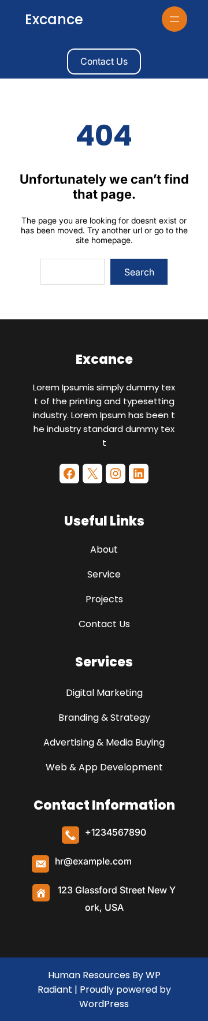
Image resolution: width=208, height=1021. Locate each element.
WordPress (104, 1004)
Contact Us (104, 61)
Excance (54, 19)
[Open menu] (174, 19)
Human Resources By (95, 975)
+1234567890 (115, 832)
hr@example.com (93, 861)
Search (139, 272)
